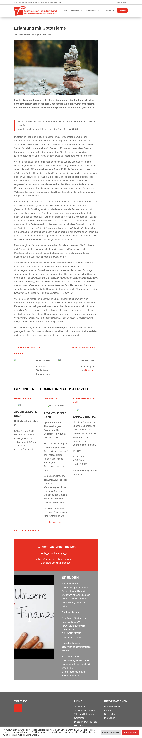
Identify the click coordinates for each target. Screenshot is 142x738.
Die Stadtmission (71, 11)
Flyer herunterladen (53, 522)
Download (90, 370)
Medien (108, 11)
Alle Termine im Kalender (26, 530)
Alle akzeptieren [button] (130, 732)
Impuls (50, 35)
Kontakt (108, 710)
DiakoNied (79, 722)
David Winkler (24, 35)
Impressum (109, 718)
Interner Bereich (122, 2)
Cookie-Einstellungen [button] (110, 732)
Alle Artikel (18, 353)
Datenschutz (110, 714)
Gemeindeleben (92, 11)
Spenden (122, 11)
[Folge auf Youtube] (18, 708)
